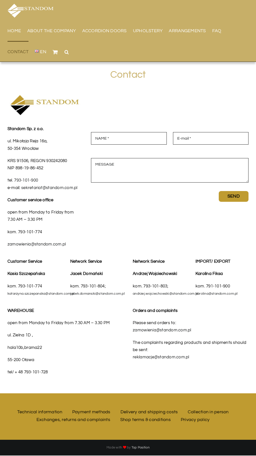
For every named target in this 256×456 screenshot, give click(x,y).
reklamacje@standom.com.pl (161, 357)
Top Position (141, 447)
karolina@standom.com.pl (217, 293)
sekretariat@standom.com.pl (49, 188)
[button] (66, 51)
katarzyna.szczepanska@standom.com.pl (41, 293)
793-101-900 (26, 180)
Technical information (39, 412)
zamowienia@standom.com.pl (37, 244)
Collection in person (208, 412)
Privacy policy (195, 419)
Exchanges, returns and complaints (73, 419)
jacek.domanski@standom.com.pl (97, 293)
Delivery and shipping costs (149, 412)
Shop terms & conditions (145, 419)
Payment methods (91, 412)
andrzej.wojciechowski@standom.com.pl (165, 293)
